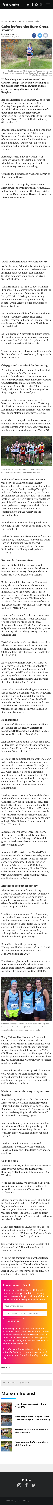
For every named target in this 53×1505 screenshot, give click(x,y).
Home (4, 21)
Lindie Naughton (11, 34)
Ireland (38, 21)
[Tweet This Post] (40, 35)
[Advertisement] (26, 230)
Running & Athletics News (21, 21)
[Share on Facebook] (34, 35)
